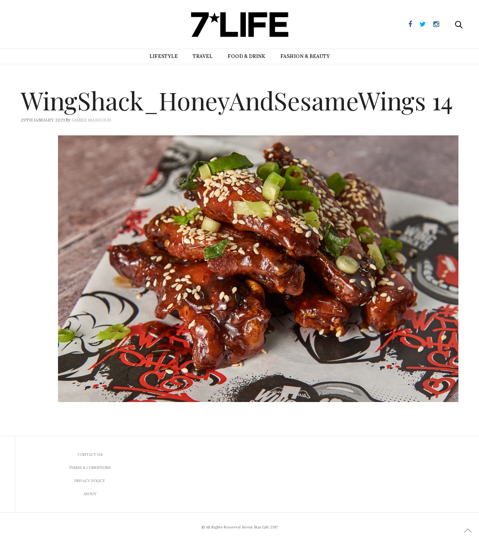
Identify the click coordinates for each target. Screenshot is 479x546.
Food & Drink (246, 56)
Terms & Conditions (90, 467)
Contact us (90, 454)
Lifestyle (163, 56)
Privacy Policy (89, 480)
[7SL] (43, 23)
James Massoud (91, 120)
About (90, 493)
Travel (203, 56)
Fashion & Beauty (305, 56)
